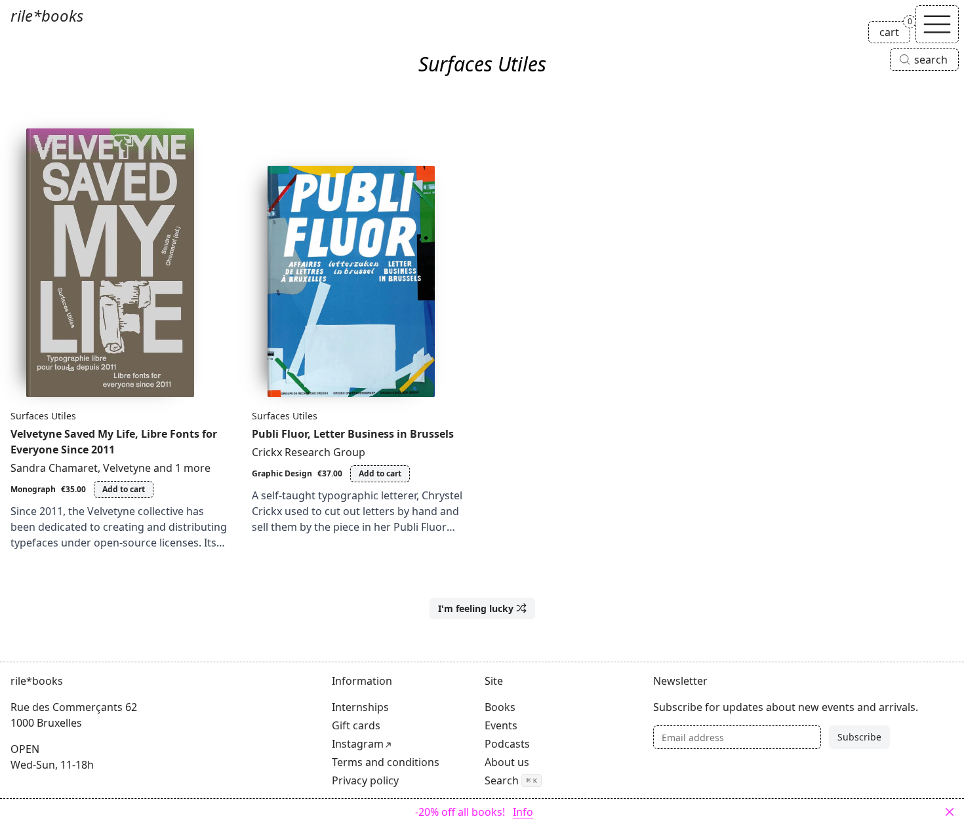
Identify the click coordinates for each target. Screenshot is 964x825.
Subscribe (859, 737)
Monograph (33, 489)
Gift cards (356, 725)
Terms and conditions (385, 762)
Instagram (358, 744)
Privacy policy (365, 780)
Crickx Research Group (308, 452)
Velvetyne (127, 468)
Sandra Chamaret (54, 468)
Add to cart (123, 489)
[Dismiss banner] (949, 811)
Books (500, 707)
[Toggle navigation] (937, 24)
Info (523, 812)
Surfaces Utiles (43, 416)
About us (507, 762)
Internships (360, 707)
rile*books (46, 15)
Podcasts (507, 744)
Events (501, 725)
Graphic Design (282, 473)
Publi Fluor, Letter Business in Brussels (353, 434)
